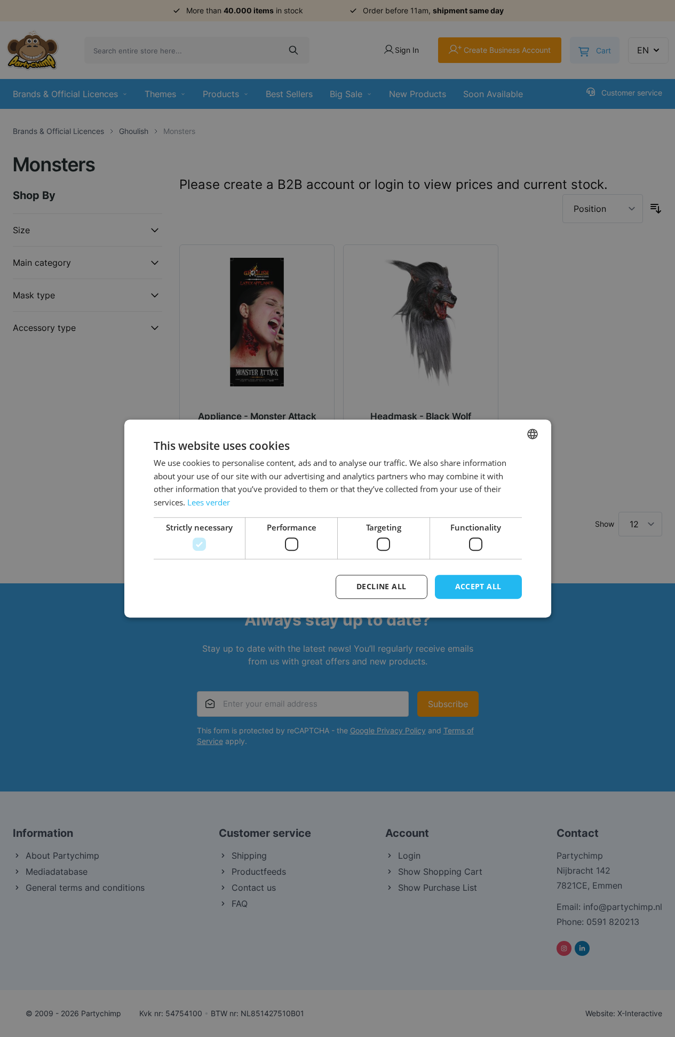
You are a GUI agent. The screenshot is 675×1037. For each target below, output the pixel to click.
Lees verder (208, 502)
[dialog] (337, 518)
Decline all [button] (381, 587)
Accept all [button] (478, 587)
